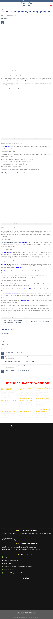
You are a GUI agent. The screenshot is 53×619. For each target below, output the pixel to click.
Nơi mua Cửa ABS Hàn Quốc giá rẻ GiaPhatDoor (17, 370)
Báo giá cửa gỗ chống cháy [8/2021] (40, 321)
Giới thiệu (27, 615)
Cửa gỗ (3, 336)
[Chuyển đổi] (51, 334)
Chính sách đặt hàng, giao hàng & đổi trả (13, 572)
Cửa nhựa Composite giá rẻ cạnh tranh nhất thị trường (18, 356)
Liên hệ (32, 615)
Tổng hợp (3, 9)
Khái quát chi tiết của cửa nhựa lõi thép (14, 352)
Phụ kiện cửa (4, 344)
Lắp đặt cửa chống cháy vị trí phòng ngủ (15, 365)
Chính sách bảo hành (8, 569)
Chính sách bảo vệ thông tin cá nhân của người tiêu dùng (17, 566)
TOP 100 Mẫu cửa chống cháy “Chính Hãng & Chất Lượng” (19, 361)
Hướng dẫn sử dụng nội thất (10, 560)
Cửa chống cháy (5, 333)
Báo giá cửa (6, 557)
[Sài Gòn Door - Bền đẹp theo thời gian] (26, 4)
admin (14, 15)
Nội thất (3, 341)
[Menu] (2, 4)
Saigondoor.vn (35, 617)
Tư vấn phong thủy (8, 563)
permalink (28, 317)
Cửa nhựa (3, 339)
